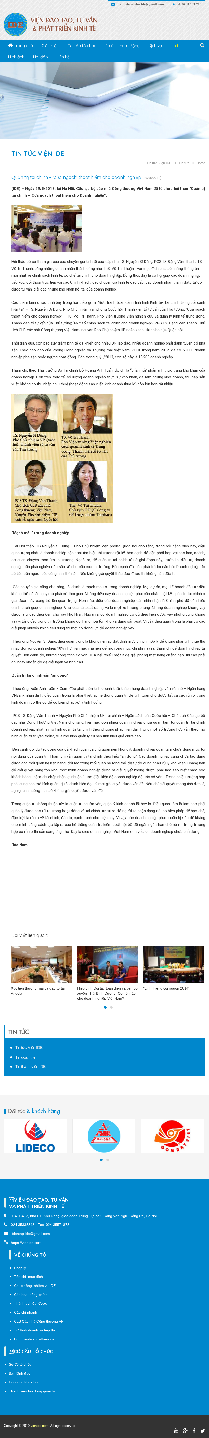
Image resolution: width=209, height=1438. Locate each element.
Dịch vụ (155, 45)
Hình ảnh (16, 56)
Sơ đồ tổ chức (20, 1364)
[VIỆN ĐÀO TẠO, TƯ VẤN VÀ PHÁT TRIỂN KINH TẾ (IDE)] (53, 24)
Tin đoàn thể (25, 1057)
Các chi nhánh (25, 1312)
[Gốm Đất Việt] (103, 1136)
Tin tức (177, 45)
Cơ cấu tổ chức (81, 45)
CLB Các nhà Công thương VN (39, 1321)
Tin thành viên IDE (30, 1066)
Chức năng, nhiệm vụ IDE (35, 1286)
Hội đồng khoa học (24, 1382)
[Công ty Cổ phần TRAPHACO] (172, 1136)
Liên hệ (63, 56)
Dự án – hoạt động (122, 45)
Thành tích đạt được (30, 1303)
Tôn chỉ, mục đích (28, 1277)
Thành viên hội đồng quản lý (32, 1391)
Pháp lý (20, 1268)
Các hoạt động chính (31, 1294)
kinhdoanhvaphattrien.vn (34, 1339)
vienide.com (39, 1426)
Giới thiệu (50, 45)
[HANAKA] (35, 1136)
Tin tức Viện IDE (37, 153)
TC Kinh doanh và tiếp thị (34, 1330)
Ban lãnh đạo (19, 1373)
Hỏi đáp (40, 56)
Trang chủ (23, 45)
